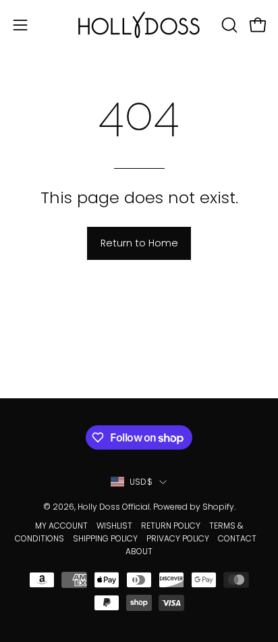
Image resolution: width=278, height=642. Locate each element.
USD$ (141, 481)
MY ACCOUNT (61, 525)
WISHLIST (114, 525)
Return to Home (139, 243)
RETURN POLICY (170, 525)
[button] (228, 25)
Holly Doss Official (114, 506)
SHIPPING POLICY (105, 538)
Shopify (218, 506)
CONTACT (237, 538)
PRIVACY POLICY (177, 538)
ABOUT (139, 551)
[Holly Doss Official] (139, 24)
